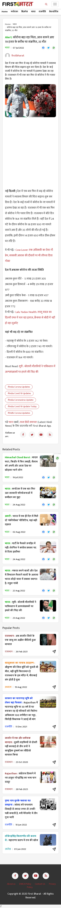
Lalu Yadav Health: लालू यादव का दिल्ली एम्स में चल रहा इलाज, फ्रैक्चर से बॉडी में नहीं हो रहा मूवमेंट (30, 317)
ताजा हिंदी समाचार (28, 422)
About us (11, 884)
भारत (33, 11)
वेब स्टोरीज (53, 11)
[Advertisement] (30, 151)
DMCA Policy (25, 884)
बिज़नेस (24, 11)
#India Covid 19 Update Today (22, 406)
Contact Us (40, 884)
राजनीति (42, 11)
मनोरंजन (14, 11)
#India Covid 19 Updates (19, 393)
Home (5, 11)
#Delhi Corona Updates (19, 413)
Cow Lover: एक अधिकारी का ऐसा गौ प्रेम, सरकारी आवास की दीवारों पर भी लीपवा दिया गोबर (29, 255)
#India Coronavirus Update (20, 400)
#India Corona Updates (19, 387)
